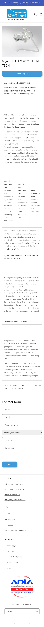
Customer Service (11, 562)
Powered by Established (30, 623)
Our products (10, 519)
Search (7, 514)
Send (9, 464)
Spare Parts (9, 551)
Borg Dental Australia (17, 623)
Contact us (9, 525)
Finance (8, 568)
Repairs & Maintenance (14, 557)
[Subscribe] (36, 611)
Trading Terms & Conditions (15, 530)
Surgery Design (10, 546)
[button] (3, 14)
